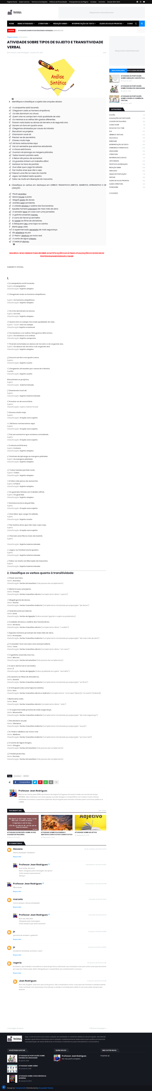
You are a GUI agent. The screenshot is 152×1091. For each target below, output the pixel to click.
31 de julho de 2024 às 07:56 (96, 981)
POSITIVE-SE (105, 1056)
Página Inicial (12, 2)
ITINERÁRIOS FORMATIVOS (127, 148)
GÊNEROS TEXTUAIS (127, 135)
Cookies (93, 2)
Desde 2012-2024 (113, 2)
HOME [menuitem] (11, 23)
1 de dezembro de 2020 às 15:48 (95, 884)
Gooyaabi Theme (45, 1088)
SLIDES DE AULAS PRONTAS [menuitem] (111, 23)
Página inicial (12, 37)
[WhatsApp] (45, 782)
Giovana (18, 848)
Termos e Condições (39, 2)
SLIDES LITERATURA (127, 184)
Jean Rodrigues (27, 980)
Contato (102, 2)
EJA (127, 131)
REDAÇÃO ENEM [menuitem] (60, 23)
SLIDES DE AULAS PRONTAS (127, 180)
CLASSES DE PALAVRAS (127, 121)
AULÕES (127, 115)
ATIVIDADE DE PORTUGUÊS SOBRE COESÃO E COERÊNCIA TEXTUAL (132, 98)
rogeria (17, 962)
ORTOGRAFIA (127, 161)
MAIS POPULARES (118, 70)
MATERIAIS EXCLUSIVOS (127, 157)
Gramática (23, 37)
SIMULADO (127, 171)
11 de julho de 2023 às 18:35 (97, 931)
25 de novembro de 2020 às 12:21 (95, 849)
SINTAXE (26, 776)
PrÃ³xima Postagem (97, 1028)
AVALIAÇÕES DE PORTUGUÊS (127, 118)
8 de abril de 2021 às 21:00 (97, 899)
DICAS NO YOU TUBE (127, 128)
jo (14, 931)
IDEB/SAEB (127, 141)
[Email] (51, 782)
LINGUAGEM (127, 151)
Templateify (20, 1088)
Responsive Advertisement (102, 12)
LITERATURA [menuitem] (43, 23)
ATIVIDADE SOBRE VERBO (28, 1066)
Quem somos (24, 2)
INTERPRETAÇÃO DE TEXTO (127, 144)
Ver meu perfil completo (71, 1059)
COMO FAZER (127, 125)
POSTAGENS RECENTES (136, 70)
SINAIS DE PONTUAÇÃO (127, 174)
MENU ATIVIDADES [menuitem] (25, 23)
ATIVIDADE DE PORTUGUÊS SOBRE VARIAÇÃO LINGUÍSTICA (133, 77)
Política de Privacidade (58, 2)
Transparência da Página (78, 2)
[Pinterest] (40, 782)
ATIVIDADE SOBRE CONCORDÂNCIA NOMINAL (34, 30)
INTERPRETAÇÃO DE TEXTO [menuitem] (83, 23)
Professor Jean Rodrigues (33, 790)
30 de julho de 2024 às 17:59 (96, 963)
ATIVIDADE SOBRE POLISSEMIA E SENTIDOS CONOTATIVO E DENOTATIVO (56, 833)
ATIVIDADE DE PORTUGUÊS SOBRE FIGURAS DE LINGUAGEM (133, 87)
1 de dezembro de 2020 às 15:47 (95, 865)
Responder (17, 857)
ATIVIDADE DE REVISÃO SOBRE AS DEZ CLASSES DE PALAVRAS (21, 833)
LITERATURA (127, 154)
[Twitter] (35, 782)
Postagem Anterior (15, 1028)
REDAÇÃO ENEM (127, 167)
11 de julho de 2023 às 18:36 (97, 947)
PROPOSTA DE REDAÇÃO (127, 164)
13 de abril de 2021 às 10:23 (97, 915)
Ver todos (102, 810)
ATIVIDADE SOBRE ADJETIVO (86, 832)
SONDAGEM (127, 187)
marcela (18, 899)
